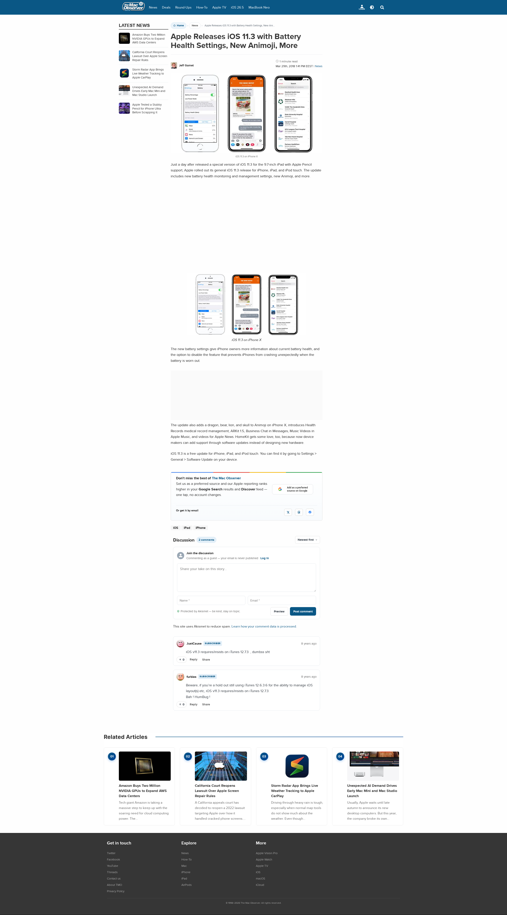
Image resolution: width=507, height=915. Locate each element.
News (153, 7)
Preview (279, 611)
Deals (166, 7)
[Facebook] (310, 512)
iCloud (260, 885)
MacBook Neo (259, 7)
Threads (112, 872)
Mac (184, 865)
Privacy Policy (115, 891)
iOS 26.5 (237, 7)
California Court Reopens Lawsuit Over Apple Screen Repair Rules (217, 790)
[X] (288, 512)
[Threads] (299, 512)
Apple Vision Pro (267, 853)
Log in (264, 558)
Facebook (113, 859)
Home (180, 25)
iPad (187, 527)
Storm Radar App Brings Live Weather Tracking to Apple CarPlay (294, 790)
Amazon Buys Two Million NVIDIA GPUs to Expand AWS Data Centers (143, 790)
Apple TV (219, 7)
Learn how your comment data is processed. (264, 626)
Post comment (303, 611)
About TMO (114, 885)
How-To (202, 7)
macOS (260, 878)
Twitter (111, 853)
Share (206, 659)
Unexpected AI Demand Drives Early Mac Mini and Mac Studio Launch (372, 790)
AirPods (186, 885)
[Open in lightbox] (246, 334)
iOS (175, 527)
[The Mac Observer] (133, 7)
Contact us (114, 878)
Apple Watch (264, 859)
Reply (193, 659)
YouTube (112, 865)
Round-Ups (183, 7)
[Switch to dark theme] (372, 7)
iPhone (201, 527)
